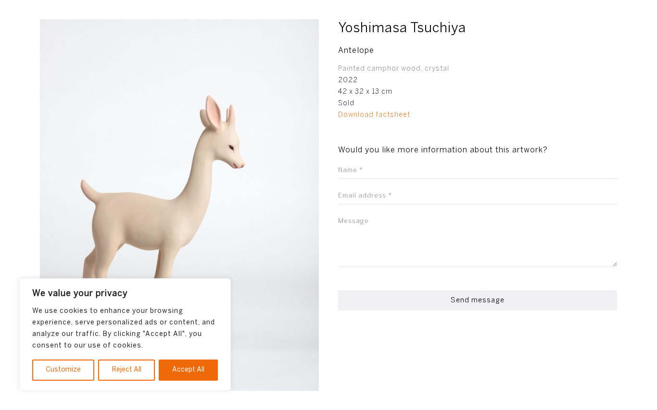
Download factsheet (374, 115)
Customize (63, 370)
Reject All (126, 370)
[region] (125, 334)
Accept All (188, 370)
